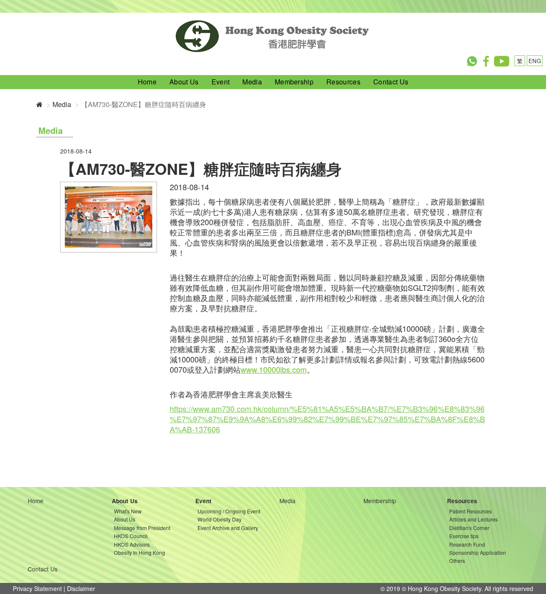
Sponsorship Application (477, 552)
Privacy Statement (37, 588)
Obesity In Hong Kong (139, 552)
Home (147, 82)
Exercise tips (464, 535)
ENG (535, 61)
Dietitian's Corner (469, 527)
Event (221, 82)
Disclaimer (81, 588)
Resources (343, 82)
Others (457, 560)
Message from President (142, 527)
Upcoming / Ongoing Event (228, 511)
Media (252, 82)
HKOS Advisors (132, 544)
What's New (128, 511)
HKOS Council (131, 535)
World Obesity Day (219, 519)
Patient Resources (470, 511)
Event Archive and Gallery (227, 527)
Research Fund (467, 544)
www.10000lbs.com (274, 369)
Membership (294, 82)
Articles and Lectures (473, 519)
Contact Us (390, 82)
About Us (184, 82)
